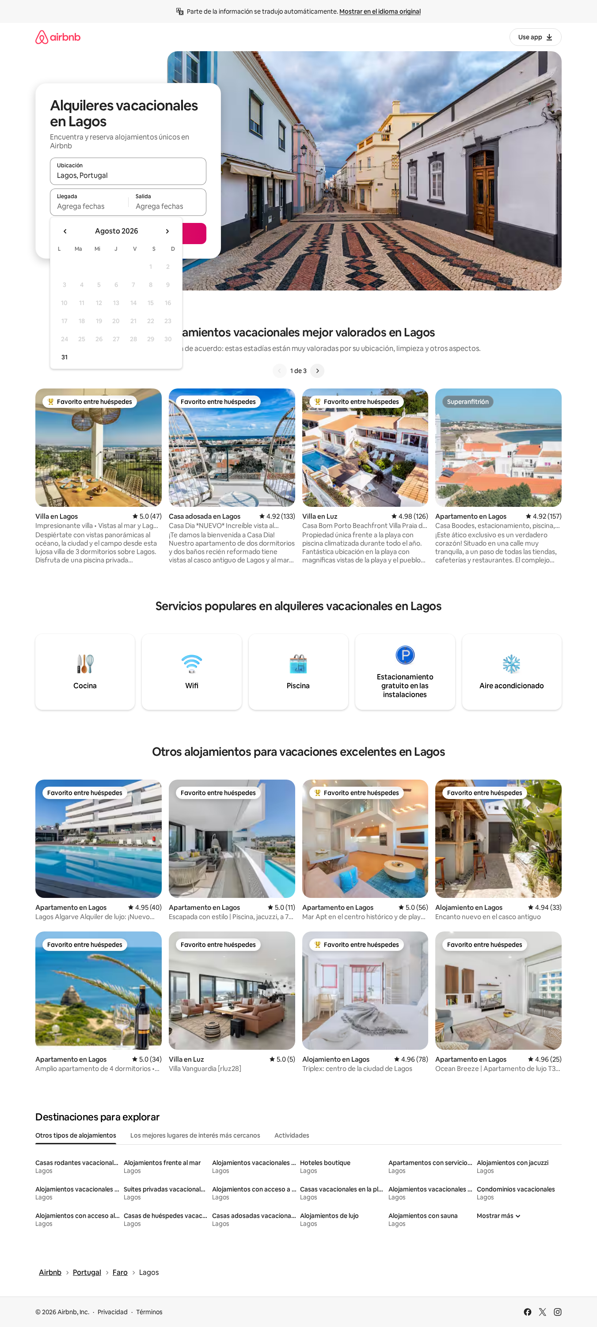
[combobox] (128, 175)
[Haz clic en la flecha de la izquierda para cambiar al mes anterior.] (65, 231)
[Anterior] (280, 371)
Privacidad (113, 1312)
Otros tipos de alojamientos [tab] (75, 1135)
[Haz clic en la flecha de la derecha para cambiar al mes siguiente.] (167, 231)
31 (64, 357)
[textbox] (89, 206)
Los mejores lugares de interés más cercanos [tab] (195, 1135)
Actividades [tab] (291, 1135)
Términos (149, 1312)
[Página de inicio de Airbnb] (57, 37)
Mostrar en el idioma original (380, 11)
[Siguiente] (317, 371)
